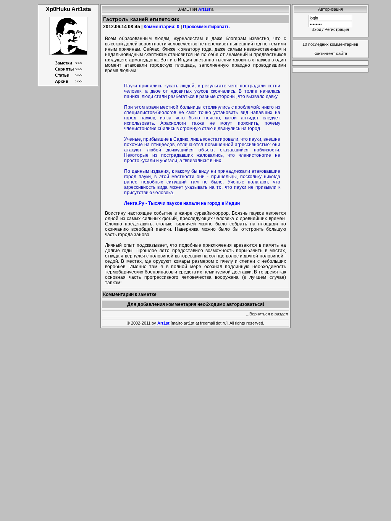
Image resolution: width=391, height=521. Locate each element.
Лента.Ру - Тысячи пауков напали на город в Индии (182, 203)
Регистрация (337, 29)
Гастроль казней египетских (141, 19)
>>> (78, 63)
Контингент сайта (330, 53)
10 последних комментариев (330, 44)
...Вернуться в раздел (267, 314)
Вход (316, 29)
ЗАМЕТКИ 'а (195, 9)
